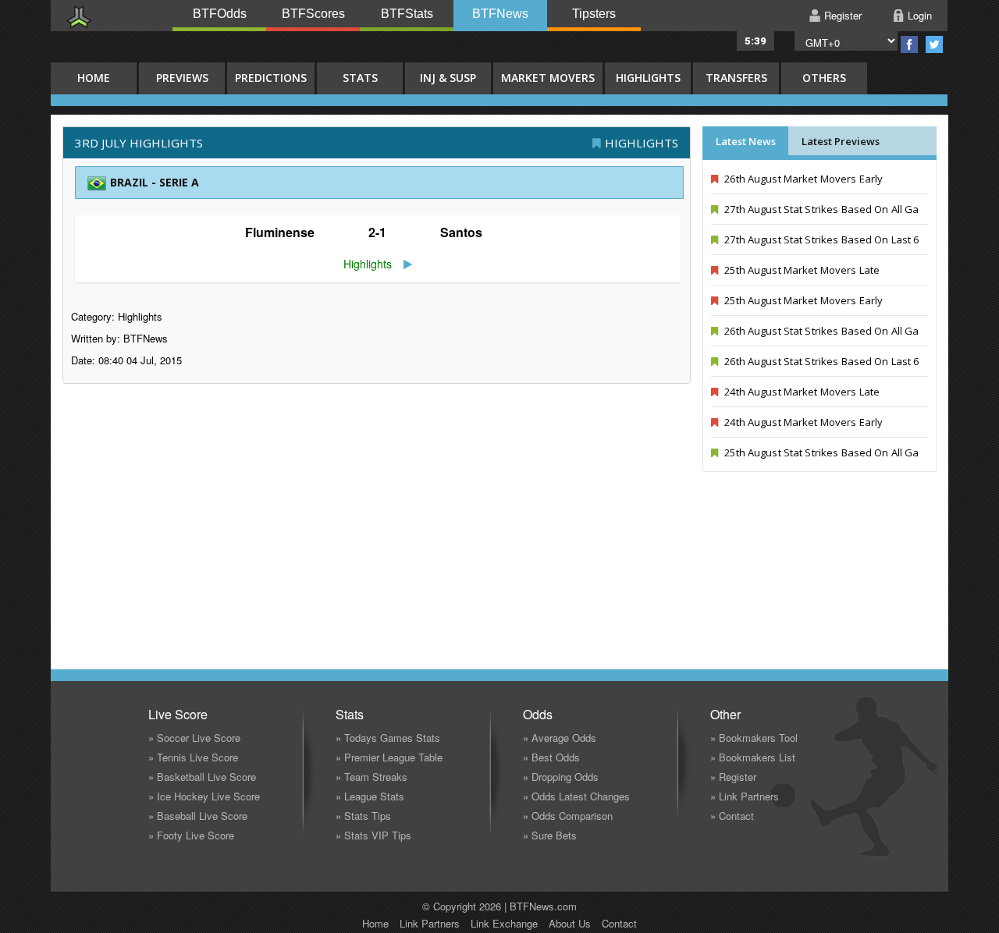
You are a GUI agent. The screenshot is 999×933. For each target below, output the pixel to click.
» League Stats (370, 796)
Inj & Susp (448, 77)
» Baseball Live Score (197, 815)
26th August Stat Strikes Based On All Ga (820, 331)
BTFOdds (220, 13)
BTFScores (313, 13)
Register (843, 15)
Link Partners (430, 923)
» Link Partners (744, 796)
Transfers (736, 77)
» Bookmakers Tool (754, 737)
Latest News (746, 141)
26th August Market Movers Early (802, 179)
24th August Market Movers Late (801, 392)
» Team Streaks (371, 776)
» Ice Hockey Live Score (204, 796)
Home (375, 923)
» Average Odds (559, 737)
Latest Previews (841, 141)
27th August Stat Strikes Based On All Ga (820, 209)
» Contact (732, 815)
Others (824, 77)
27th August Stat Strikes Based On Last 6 (820, 239)
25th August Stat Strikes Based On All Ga (820, 452)
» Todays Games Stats (388, 737)
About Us (570, 923)
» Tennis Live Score (193, 757)
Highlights (648, 77)
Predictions (271, 77)
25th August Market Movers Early (802, 300)
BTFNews (500, 13)
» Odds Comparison (568, 815)
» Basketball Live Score (202, 776)
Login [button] (920, 15)
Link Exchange (504, 923)
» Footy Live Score (191, 835)
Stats (360, 77)
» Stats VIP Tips (373, 835)
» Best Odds (551, 757)
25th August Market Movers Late (801, 270)
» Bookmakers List (752, 757)
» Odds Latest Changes (576, 796)
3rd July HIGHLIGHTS (139, 143)
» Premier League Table (389, 757)
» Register (733, 776)
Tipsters (594, 13)
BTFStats (407, 13)
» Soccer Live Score (194, 737)
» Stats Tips (363, 815)
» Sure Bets (550, 835)
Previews (182, 77)
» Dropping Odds (561, 776)
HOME (93, 77)
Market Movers (548, 77)
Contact (619, 923)
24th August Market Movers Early (802, 422)
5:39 (755, 41)
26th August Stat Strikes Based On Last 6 (820, 361)
